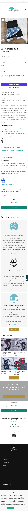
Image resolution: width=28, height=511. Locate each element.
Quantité (2, 65)
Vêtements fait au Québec (8, 184)
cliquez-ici (17, 173)
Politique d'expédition (7, 473)
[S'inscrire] (23, 396)
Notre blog (14, 329)
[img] (14, 420)
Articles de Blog (6, 462)
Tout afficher (14, 378)
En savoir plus (13, 253)
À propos (5, 459)
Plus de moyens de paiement (14, 87)
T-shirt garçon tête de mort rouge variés (19, 372)
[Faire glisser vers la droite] (16, 46)
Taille (2, 54)
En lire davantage (13, 324)
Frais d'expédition (4, 73)
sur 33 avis (14, 421)
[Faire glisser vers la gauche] (11, 46)
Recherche (5, 476)
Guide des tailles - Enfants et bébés (10, 488)
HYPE (20, 100)
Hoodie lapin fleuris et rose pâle (19, 353)
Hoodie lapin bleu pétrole (6, 371)
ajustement (3, 59)
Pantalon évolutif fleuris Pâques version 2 (6, 353)
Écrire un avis (14, 207)
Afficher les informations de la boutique (11, 94)
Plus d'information (13, 289)
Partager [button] (4, 195)
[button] (2, 9)
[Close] (26, 491)
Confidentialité (6, 468)
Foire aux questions (7, 471)
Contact (4, 465)
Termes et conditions (7, 479)
